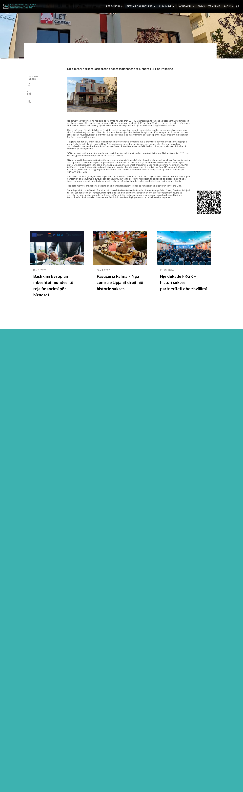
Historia (20, 179)
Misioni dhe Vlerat (22, 147)
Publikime (113, 149)
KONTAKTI (185, 6)
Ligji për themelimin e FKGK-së (24, 196)
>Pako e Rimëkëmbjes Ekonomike (73, 163)
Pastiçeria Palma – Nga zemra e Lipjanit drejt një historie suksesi (120, 282)
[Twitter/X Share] (29, 101)
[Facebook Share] (29, 85)
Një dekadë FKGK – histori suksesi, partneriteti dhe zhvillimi (183, 282)
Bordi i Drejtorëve (29, 166)
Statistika (113, 152)
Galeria (111, 159)
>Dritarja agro (75, 172)
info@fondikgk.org (210, 177)
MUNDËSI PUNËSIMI (167, 152)
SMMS (201, 6)
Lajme (109, 145)
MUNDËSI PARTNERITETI (162, 147)
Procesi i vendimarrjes (71, 200)
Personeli (21, 173)
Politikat (21, 186)
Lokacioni (203, 167)
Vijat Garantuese (74, 152)
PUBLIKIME (165, 6)
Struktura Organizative (24, 157)
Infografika (115, 155)
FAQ (61, 205)
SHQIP (227, 6)
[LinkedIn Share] (29, 93)
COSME (69, 185)
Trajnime (214, 6)
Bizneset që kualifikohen (70, 193)
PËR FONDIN (113, 6)
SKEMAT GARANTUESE (139, 6)
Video (109, 162)
